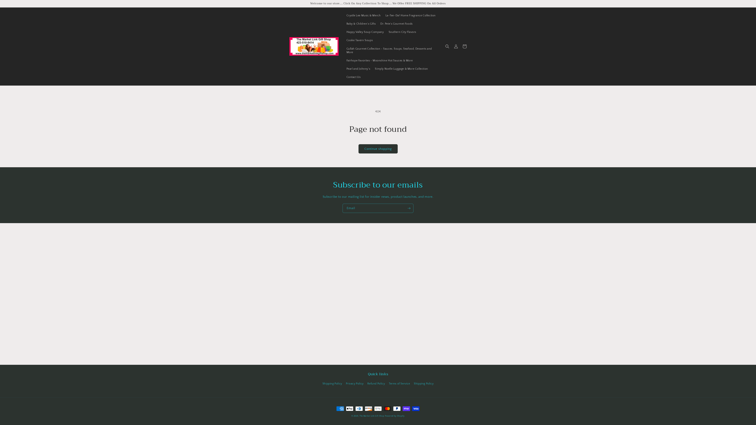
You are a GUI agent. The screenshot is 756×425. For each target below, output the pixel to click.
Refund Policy (376, 383)
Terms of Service (399, 383)
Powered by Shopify (395, 416)
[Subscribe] (409, 208)
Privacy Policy (354, 383)
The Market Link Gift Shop (371, 416)
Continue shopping (378, 149)
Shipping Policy (332, 383)
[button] (447, 46)
